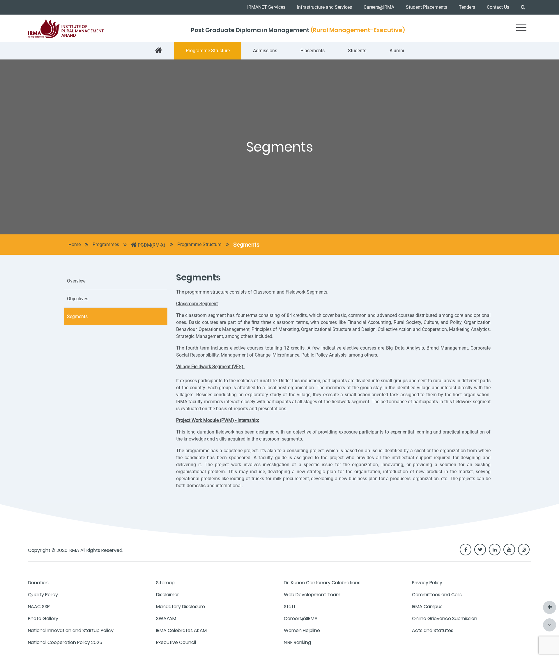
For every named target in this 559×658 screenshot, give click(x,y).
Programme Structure (208, 50)
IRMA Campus (427, 606)
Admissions (265, 50)
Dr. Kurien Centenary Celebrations (322, 582)
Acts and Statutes (432, 630)
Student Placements (426, 7)
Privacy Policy (427, 582)
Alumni (397, 50)
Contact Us (498, 7)
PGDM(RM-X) (151, 245)
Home (74, 244)
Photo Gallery (43, 618)
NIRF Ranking (297, 642)
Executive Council (176, 642)
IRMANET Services (266, 7)
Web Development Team (312, 594)
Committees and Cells (437, 594)
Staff (290, 606)
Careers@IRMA (379, 7)
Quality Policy (43, 594)
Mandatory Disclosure (180, 606)
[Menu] (521, 27)
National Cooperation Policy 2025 (65, 642)
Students (357, 50)
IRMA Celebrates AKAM (181, 630)
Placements (312, 50)
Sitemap (165, 582)
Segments (246, 244)
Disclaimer (167, 594)
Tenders (467, 7)
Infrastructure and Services (324, 7)
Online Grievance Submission (444, 618)
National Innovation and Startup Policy (71, 630)
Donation (38, 582)
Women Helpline (302, 630)
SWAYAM (166, 618)
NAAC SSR (39, 606)
